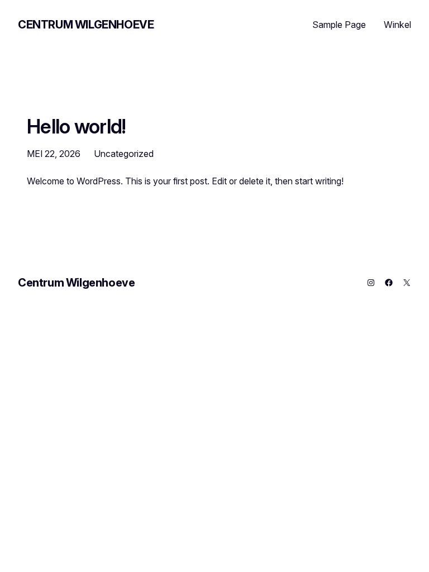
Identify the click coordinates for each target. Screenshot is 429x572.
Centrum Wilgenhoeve (86, 24)
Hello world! (76, 126)
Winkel (397, 24)
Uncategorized (124, 153)
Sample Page (339, 24)
